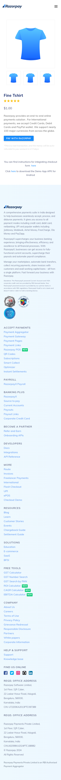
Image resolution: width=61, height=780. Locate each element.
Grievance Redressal (16, 624)
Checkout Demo (13, 499)
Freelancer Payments (16, 477)
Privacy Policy (12, 620)
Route (7, 469)
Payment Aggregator (16, 332)
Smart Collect (12, 362)
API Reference (12, 456)
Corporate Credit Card (17, 418)
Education (9, 546)
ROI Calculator (15, 585)
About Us (9, 607)
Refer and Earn (12, 431)
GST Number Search (16, 576)
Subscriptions (12, 358)
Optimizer (9, 367)
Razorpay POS (15, 349)
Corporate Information (17, 642)
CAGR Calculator (17, 590)
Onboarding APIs (14, 435)
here (33, 165)
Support (8, 654)
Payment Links (12, 345)
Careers (8, 611)
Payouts (8, 409)
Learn (7, 516)
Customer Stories (14, 521)
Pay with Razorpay (18, 138)
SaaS (7, 555)
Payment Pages (13, 340)
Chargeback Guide (14, 529)
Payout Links (11, 414)
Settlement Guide (14, 534)
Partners (9, 633)
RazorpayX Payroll (14, 384)
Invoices (8, 473)
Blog (6, 512)
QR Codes (9, 353)
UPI (6, 491)
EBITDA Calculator (18, 594)
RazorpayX (10, 396)
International (11, 482)
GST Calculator (12, 572)
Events (8, 525)
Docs (7, 447)
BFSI (6, 560)
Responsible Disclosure (17, 628)
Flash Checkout (12, 486)
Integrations (11, 452)
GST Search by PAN (15, 581)
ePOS (7, 495)
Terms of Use (11, 615)
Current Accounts (14, 405)
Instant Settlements (15, 371)
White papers (12, 637)
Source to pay (12, 400)
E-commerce (11, 551)
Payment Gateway (15, 336)
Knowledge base (13, 659)
